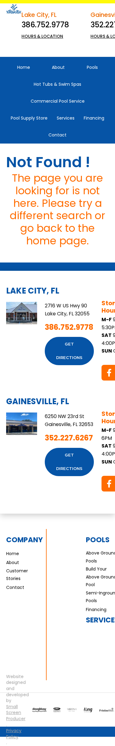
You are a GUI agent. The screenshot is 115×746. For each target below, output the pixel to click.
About (12, 562)
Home (12, 554)
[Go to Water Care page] (88, 710)
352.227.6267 (69, 438)
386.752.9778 (45, 25)
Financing (96, 609)
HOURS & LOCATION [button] (42, 36)
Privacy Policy (13, 734)
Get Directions (69, 351)
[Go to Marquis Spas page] (57, 709)
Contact (15, 587)
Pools (97, 540)
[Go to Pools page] (39, 709)
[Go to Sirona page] (72, 709)
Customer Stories (17, 575)
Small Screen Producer (15, 713)
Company (24, 540)
